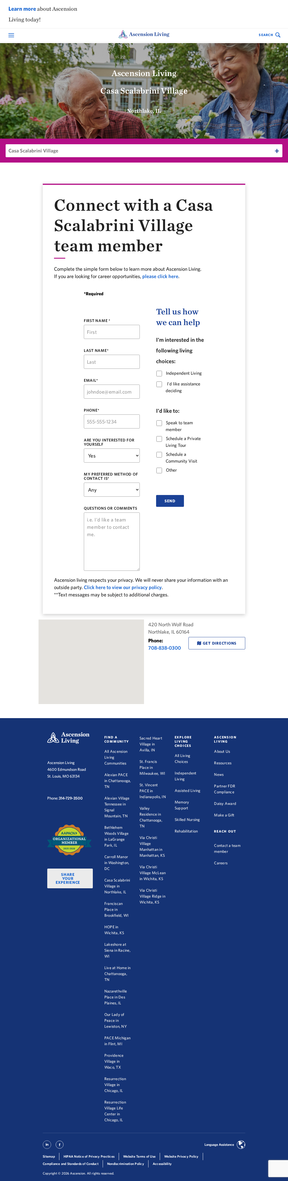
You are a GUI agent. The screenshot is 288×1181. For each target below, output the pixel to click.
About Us (222, 751)
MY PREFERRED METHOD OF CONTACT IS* (111, 476)
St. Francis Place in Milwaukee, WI (152, 767)
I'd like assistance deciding (183, 387)
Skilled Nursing (187, 819)
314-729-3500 (71, 798)
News (219, 774)
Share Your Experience (68, 878)
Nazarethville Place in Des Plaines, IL (115, 997)
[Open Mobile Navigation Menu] (11, 35)
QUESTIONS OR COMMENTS (110, 508)
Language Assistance (219, 1144)
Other (171, 470)
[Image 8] (69, 840)
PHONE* (92, 410)
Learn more (22, 8)
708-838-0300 (164, 648)
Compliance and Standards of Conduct (70, 1164)
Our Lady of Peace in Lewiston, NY (115, 1020)
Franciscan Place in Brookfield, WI (116, 909)
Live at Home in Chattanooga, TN (117, 973)
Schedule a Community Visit (181, 457)
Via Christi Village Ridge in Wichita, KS (152, 896)
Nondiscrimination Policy (125, 1164)
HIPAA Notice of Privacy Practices (89, 1156)
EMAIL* (91, 380)
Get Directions (220, 643)
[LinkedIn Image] (47, 1147)
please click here (160, 276)
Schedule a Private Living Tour (183, 442)
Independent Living (184, 373)
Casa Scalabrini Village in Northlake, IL (117, 886)
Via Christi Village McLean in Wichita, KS (153, 872)
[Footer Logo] (68, 738)
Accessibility (162, 1164)
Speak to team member (179, 426)
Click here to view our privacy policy (123, 587)
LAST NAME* (96, 350)
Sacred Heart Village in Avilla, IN (151, 744)
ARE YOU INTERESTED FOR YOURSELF (109, 442)
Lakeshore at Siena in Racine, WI (117, 950)
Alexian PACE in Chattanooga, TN (117, 780)
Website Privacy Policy (181, 1156)
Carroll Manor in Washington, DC (116, 862)
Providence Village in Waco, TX (114, 1061)
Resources (222, 762)
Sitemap (49, 1156)
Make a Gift (224, 815)
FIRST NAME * (97, 320)
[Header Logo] (144, 35)
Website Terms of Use (139, 1156)
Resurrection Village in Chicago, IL (115, 1084)
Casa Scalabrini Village (33, 150)
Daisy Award (225, 803)
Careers (221, 862)
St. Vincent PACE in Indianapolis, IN (153, 790)
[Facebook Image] (59, 1147)
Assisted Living (188, 790)
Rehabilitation (186, 831)
